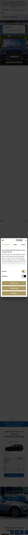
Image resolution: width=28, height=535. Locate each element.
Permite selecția (14, 288)
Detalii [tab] (15, 244)
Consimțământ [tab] (6, 244)
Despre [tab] (23, 244)
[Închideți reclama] (25, 240)
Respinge (14, 293)
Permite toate (14, 283)
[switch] (24, 276)
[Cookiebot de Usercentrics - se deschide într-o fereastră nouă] (17, 240)
